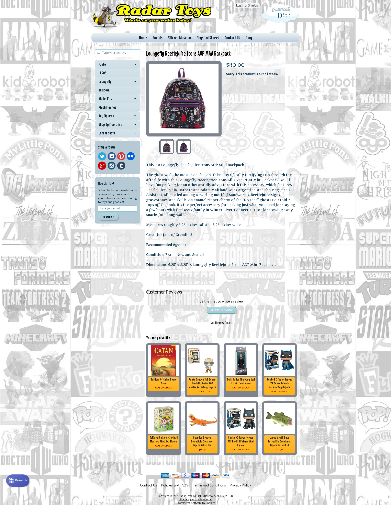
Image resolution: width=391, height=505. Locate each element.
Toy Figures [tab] (106, 116)
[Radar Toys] (152, 27)
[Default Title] (184, 98)
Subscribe (108, 217)
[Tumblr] (121, 166)
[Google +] (102, 166)
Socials (158, 37)
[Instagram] (112, 166)
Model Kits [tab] (105, 98)
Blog (249, 37)
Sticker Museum (179, 37)
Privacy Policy (240, 485)
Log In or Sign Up (247, 5)
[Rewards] (17, 480)
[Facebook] (112, 156)
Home (143, 37)
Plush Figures (107, 107)
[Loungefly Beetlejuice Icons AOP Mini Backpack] (166, 146)
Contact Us (232, 37)
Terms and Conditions (209, 485)
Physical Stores (208, 37)
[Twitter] (102, 156)
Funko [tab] (102, 64)
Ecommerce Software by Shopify (196, 503)
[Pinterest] (121, 156)
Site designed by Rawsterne (195, 499)
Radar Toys (185, 496)
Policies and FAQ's (175, 485)
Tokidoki (104, 90)
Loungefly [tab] (105, 81)
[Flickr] (131, 156)
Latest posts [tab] (107, 133)
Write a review (222, 310)
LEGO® (102, 73)
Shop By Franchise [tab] (110, 124)
